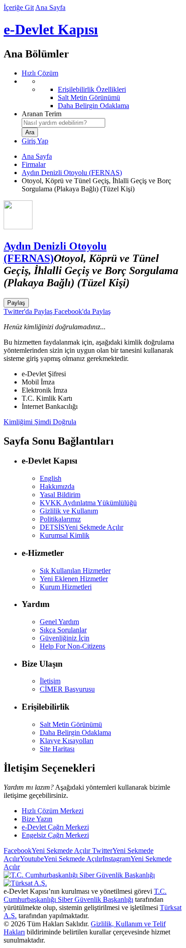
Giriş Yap (35, 141)
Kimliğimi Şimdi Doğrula (40, 422)
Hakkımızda (57, 486)
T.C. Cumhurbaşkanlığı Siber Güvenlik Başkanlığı (85, 895)
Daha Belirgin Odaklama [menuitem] (93, 105)
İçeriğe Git (19, 7)
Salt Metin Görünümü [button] (71, 724)
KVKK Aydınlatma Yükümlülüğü (88, 503)
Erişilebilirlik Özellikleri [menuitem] (92, 89)
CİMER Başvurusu (67, 689)
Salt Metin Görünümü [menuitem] (89, 97)
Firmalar (34, 164)
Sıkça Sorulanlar (63, 630)
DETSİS (81, 527)
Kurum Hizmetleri (66, 587)
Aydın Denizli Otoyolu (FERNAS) (72, 172)
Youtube (61, 859)
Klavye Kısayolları (66, 740)
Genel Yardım (59, 622)
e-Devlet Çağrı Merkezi (55, 827)
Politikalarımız (60, 519)
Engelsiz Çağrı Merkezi (55, 835)
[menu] (102, 93)
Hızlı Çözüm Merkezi (53, 811)
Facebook (47, 850)
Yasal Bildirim (60, 494)
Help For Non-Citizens (72, 646)
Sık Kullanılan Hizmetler (75, 570)
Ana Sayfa (50, 7)
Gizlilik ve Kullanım (69, 511)
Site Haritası (57, 749)
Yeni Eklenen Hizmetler (74, 579)
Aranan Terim (41, 114)
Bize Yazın (37, 819)
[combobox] (63, 123)
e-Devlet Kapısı (51, 29)
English (50, 478)
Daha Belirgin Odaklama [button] (75, 732)
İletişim (50, 681)
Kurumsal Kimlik (64, 535)
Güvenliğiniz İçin (64, 638)
